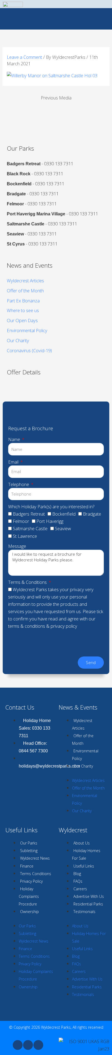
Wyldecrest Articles (25, 280)
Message (17, 546)
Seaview (63, 528)
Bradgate (92, 514)
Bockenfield (64, 514)
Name (14, 439)
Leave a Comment (24, 57)
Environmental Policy (27, 330)
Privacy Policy (31, 881)
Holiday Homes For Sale (86, 854)
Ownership (29, 911)
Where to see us (23, 310)
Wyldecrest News (35, 858)
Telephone (19, 484)
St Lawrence (25, 536)
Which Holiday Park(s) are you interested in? (51, 506)
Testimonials (84, 911)
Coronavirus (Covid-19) (29, 350)
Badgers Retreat (29, 514)
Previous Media (56, 98)
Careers (80, 888)
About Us (81, 843)
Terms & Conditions (28, 582)
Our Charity (18, 340)
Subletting (29, 850)
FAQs (77, 881)
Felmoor (21, 521)
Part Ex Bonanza (23, 300)
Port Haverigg (49, 521)
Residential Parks (88, 904)
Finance (26, 866)
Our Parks (28, 843)
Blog (77, 873)
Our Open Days (22, 320)
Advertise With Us (88, 896)
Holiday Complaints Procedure (29, 896)
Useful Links (83, 866)
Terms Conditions (35, 873)
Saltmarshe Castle (30, 528)
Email (14, 462)
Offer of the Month (25, 290)
